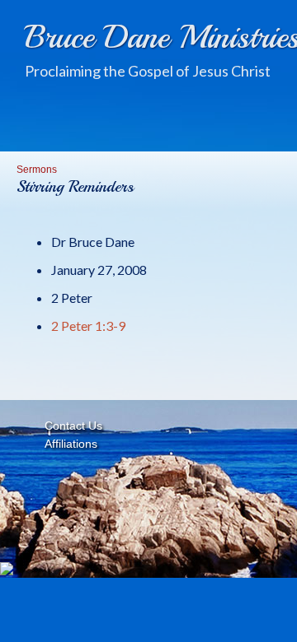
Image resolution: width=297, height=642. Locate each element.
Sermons (36, 169)
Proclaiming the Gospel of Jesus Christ (148, 71)
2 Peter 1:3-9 (88, 325)
